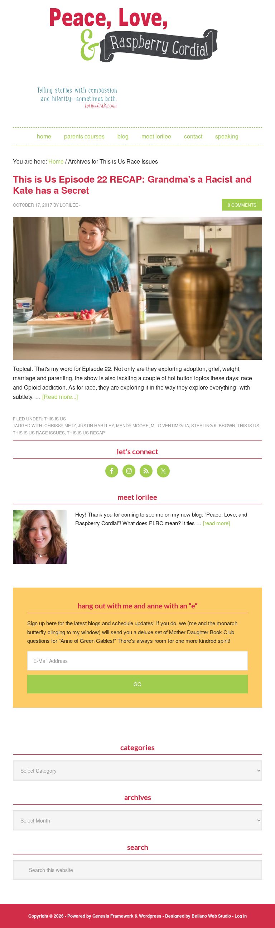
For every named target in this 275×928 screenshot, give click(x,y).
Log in (241, 916)
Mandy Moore (132, 425)
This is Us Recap (86, 432)
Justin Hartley (96, 425)
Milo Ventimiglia (170, 425)
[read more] (216, 523)
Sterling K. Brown (213, 425)
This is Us (55, 418)
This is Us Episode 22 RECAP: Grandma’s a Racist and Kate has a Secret (132, 184)
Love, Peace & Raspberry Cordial (137, 34)
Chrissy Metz (60, 425)
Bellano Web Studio (211, 916)
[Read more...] (60, 396)
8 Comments (242, 205)
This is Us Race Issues (39, 432)
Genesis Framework (113, 916)
